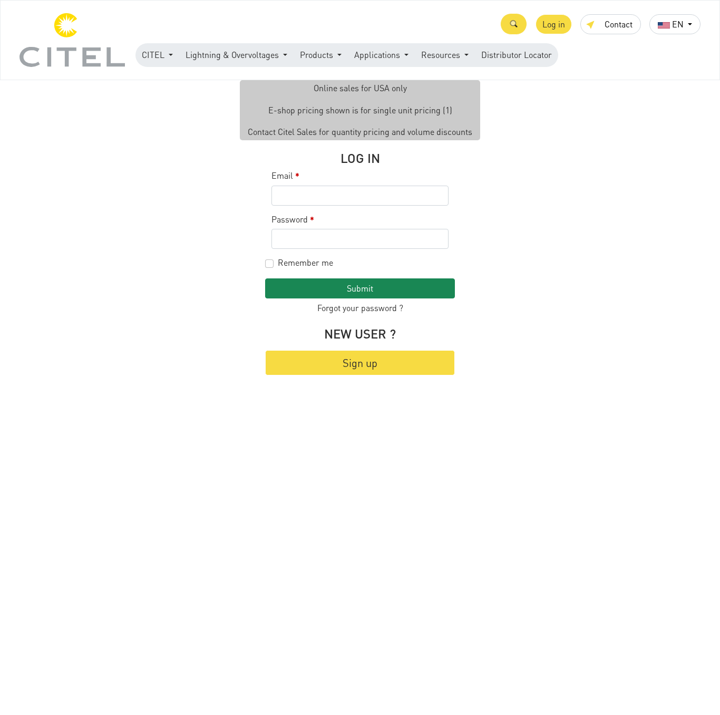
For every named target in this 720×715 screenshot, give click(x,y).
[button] (513, 24)
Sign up (360, 363)
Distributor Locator (516, 54)
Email (285, 175)
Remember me (305, 262)
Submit (360, 288)
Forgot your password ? (360, 307)
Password (293, 219)
